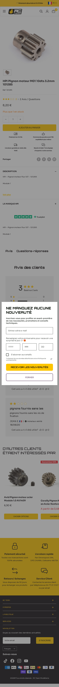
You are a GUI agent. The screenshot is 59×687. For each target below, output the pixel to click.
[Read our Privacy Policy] (51, 359)
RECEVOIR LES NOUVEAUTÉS (29, 367)
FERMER (29, 377)
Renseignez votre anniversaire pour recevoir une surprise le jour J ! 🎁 (29, 339)
